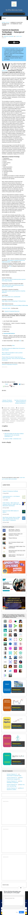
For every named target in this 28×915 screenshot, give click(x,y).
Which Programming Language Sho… (15, 778)
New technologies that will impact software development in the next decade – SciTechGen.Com (14, 435)
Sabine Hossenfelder (14, 419)
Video (13, 345)
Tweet (6, 384)
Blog (7, 22)
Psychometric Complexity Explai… (14, 775)
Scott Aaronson (22, 419)
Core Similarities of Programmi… (14, 781)
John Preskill (12, 412)
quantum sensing (13, 418)
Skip (17, 912)
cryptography (5, 410)
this (20, 340)
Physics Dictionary (13, 538)
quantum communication (15, 415)
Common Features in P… (12, 774)
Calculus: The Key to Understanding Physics (7, 400)
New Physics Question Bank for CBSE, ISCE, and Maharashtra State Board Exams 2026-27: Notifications (11, 519)
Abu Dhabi (22, 407)
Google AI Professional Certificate (10, 491)
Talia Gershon (12, 420)
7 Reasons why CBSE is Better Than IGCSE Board (17, 547)
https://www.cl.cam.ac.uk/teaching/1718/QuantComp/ (14, 301)
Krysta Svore (18, 412)
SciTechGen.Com (14, 10)
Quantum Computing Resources (12, 311)
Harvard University (19, 410)
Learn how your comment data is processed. (13, 478)
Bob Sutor (22, 409)
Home (3, 22)
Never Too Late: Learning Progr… (16, 785)
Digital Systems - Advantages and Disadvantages (16, 555)
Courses (12, 407)
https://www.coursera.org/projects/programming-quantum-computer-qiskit (13, 285)
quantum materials (6, 418)
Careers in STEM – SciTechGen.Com (13, 438)
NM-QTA (20, 413)
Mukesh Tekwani (9, 36)
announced (4, 70)
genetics (13, 410)
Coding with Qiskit (6, 308)
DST (9, 410)
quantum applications (6, 415)
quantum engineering (20, 416)
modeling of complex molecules (12, 413)
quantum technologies (21, 418)
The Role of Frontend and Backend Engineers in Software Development (20, 401)
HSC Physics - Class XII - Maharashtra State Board (14, 530)
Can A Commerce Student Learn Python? (16, 542)
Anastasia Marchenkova (9, 333)
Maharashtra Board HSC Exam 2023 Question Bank (17, 551)
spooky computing (6, 420)
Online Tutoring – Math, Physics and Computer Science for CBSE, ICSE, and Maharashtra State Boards (12, 504)
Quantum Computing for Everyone (9, 364)
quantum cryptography (11, 416)
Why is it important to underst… (15, 788)
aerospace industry (6, 409)
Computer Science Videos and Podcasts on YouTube (15, 534)
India (7, 412)
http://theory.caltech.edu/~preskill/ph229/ (11, 296)
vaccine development (9, 422)
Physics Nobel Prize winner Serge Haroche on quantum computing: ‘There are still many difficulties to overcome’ (13, 358)
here (10, 266)
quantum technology (6, 419)
